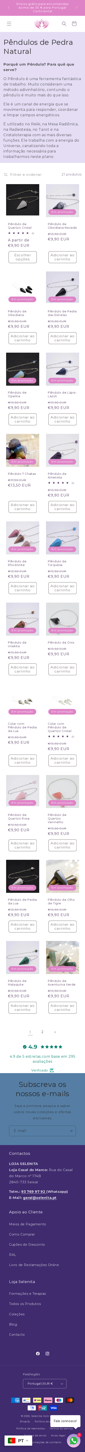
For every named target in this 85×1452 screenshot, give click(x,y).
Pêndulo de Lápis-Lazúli (62, 394)
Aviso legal (58, 1435)
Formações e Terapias (27, 1294)
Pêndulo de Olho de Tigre (61, 901)
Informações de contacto (44, 1442)
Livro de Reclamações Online (34, 1265)
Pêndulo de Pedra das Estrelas (62, 313)
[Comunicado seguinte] (77, 8)
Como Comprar (22, 1234)
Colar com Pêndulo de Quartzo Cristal (59, 727)
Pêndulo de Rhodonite (17, 563)
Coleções (17, 1314)
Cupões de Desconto (27, 1245)
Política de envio (35, 1435)
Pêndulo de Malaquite (17, 982)
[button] (9, 24)
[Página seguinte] (55, 1032)
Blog (13, 1324)
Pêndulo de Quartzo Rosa (19, 816)
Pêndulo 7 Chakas (22, 473)
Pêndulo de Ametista (57, 475)
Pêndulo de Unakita (17, 644)
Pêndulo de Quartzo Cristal (20, 225)
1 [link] (30, 1032)
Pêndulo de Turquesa (57, 563)
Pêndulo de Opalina (17, 394)
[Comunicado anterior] (8, 8)
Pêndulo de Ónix (61, 642)
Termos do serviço (61, 1428)
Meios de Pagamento (27, 1224)
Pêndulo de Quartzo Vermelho (57, 818)
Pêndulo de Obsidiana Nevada (62, 225)
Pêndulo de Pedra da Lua (22, 901)
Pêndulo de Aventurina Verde (62, 982)
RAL (12, 1255)
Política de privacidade (50, 1421)
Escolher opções (22, 257)
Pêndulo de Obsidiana (17, 313)
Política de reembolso (30, 1428)
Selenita (37, 1416)
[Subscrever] (71, 1131)
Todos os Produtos (25, 1304)
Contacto (17, 1335)
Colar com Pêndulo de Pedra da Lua (22, 727)
